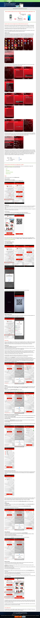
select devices (25, 8)
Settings (23, 616)
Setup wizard (7, 170)
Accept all (16, 616)
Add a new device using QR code (10, 239)
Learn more (37, 615)
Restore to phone (8, 173)
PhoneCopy (10, 238)
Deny (20, 616)
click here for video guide (23, 14)
